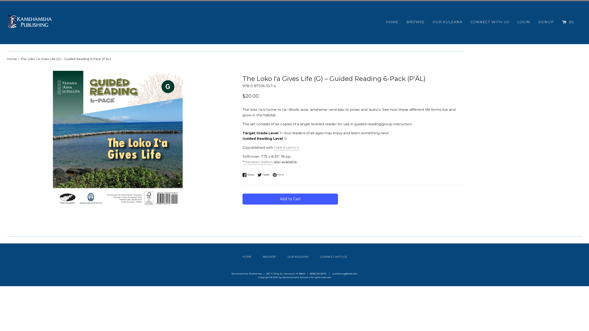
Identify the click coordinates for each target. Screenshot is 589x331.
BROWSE (415, 22)
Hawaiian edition (258, 162)
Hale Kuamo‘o (286, 147)
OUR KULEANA (447, 22)
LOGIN (523, 22)
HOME (392, 22)
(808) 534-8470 (318, 273)
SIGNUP (546, 22)
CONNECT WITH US (490, 22)
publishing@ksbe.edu (345, 273)
